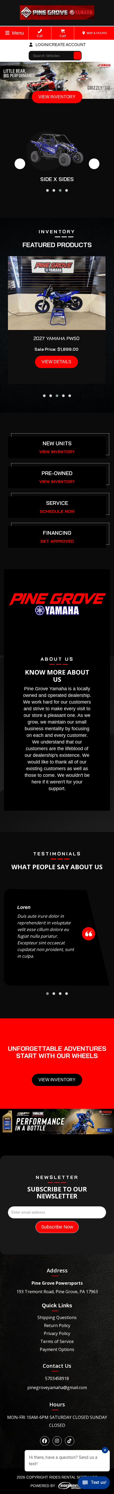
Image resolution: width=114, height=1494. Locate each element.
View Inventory (57, 1079)
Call (40, 36)
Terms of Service (57, 1341)
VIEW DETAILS (56, 362)
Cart (63, 36)
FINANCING (57, 532)
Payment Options (57, 1349)
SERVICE (57, 503)
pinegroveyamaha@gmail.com (57, 1387)
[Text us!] (93, 1483)
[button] (47, 190)
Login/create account (60, 44)
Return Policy (57, 1325)
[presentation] (20, 163)
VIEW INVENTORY (57, 97)
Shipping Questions (57, 1317)
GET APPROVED (57, 541)
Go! (77, 53)
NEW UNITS (57, 443)
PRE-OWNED (57, 473)
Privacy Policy (57, 1333)
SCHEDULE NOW (57, 511)
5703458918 (57, 1378)
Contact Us (57, 1365)
